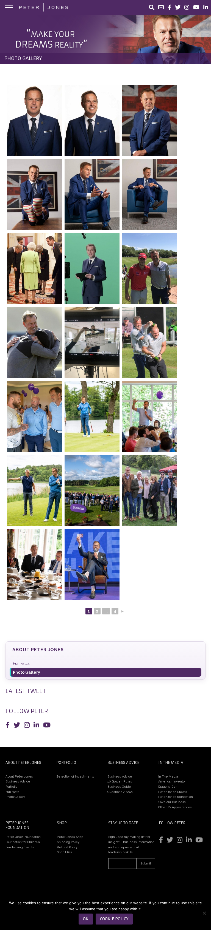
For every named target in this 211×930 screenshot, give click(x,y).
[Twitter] (178, 7)
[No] (204, 913)
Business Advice (17, 781)
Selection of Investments (75, 776)
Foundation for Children (22, 842)
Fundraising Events (19, 847)
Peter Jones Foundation (23, 837)
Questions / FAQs (120, 792)
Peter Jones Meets (172, 792)
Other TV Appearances (175, 807)
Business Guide (119, 787)
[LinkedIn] (205, 7)
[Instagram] (186, 7)
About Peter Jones (38, 649)
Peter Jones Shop (70, 837)
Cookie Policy (114, 918)
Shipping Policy (68, 842)
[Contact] (161, 7)
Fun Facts (21, 663)
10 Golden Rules (119, 781)
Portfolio (11, 787)
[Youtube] (196, 7)
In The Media (168, 776)
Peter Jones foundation (175, 797)
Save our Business (172, 802)
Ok (85, 918)
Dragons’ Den (167, 787)
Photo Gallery (26, 672)
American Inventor (172, 781)
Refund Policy (67, 847)
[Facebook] (169, 7)
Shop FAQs (64, 852)
